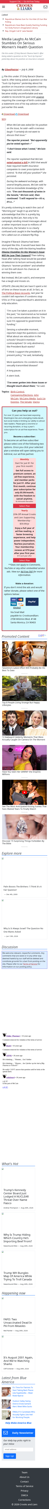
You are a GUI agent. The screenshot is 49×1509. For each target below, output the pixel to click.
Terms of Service (30, 964)
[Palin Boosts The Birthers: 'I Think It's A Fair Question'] (24, 870)
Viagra (36, 401)
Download (9, 114)
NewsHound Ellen (10, 1246)
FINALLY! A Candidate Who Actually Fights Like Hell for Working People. (24, 1415)
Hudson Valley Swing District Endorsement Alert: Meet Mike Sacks (22, 1404)
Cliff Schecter (9, 1368)
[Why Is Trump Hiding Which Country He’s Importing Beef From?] (18, 1222)
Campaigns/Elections (22, 395)
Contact (24, 1481)
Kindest (17, 607)
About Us (24, 1477)
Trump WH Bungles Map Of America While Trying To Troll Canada (18, 1276)
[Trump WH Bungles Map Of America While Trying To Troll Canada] (18, 1260)
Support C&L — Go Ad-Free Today (25, 1)
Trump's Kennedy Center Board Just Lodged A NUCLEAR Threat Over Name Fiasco (16, 1196)
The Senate (26, 401)
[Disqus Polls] (24, 1000)
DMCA (24, 1495)
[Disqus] (24, 1060)
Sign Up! (9, 1456)
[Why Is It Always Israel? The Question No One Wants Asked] (24, 912)
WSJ (4, 119)
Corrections (24, 1499)
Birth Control (17, 391)
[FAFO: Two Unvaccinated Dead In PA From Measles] (18, 1306)
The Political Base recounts (16, 293)
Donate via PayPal (32, 602)
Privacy (24, 1490)
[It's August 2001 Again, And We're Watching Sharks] (18, 1344)
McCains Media (28, 398)
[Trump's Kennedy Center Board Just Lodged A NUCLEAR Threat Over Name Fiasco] (18, 1177)
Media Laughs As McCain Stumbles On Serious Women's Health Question (22, 43)
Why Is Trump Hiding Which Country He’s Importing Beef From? (18, 1238)
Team (24, 1472)
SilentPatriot (11, 69)
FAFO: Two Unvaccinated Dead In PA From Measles (18, 1322)
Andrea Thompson (11, 1208)
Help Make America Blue (18, 1422)
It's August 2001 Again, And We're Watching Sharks (18, 1361)
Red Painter (8, 1330)
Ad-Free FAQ (27, 571)
